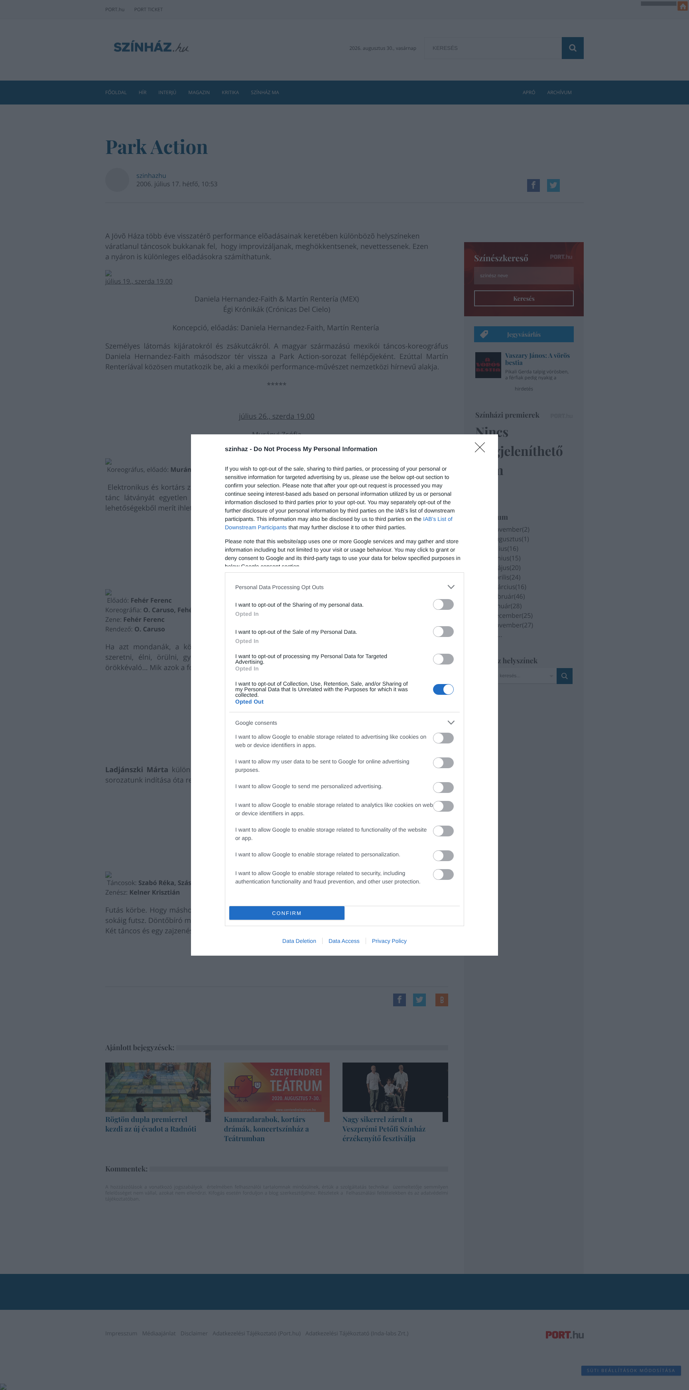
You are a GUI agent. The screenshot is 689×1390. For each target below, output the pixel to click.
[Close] (482, 449)
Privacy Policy (389, 941)
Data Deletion (299, 941)
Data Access (344, 941)
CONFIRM (287, 913)
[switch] (443, 604)
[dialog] (344, 695)
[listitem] (344, 587)
